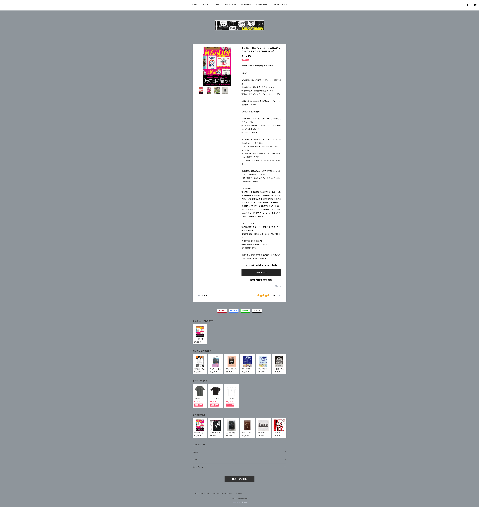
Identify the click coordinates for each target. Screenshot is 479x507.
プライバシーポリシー (202, 493)
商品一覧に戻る (239, 479)
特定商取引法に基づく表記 (222, 493)
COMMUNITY (262, 5)
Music (195, 452)
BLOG (217, 5)
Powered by (237, 502)
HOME (195, 5)
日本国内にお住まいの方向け (261, 280)
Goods (196, 459)
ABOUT (206, 5)
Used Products (199, 467)
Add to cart (261, 272)
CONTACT (246, 5)
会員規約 (239, 493)
